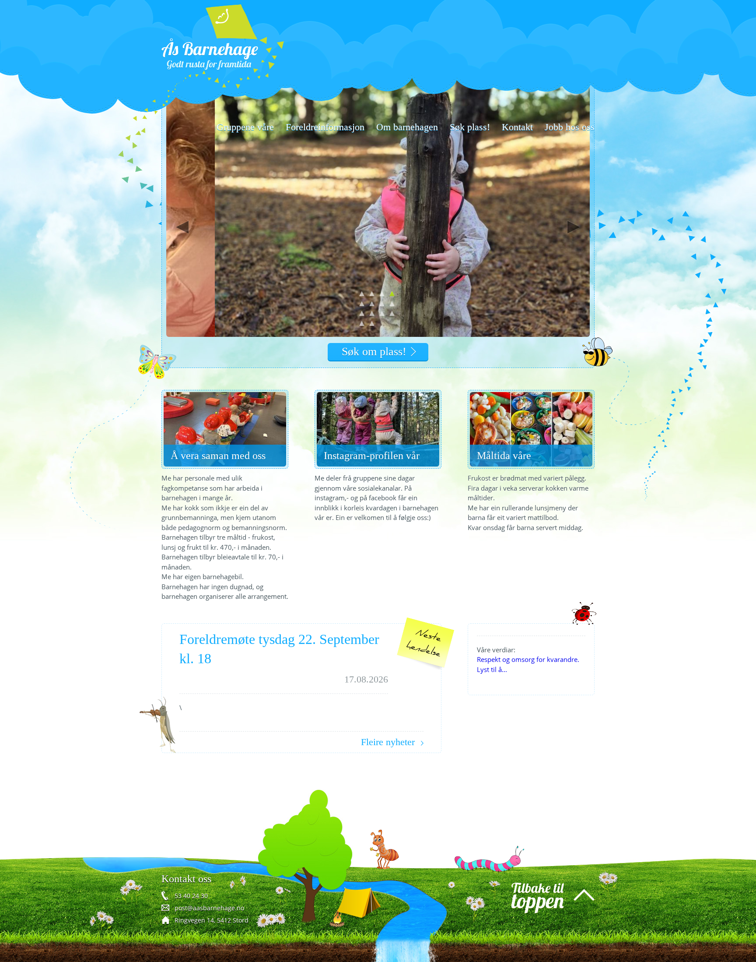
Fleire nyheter (388, 741)
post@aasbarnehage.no (209, 908)
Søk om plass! (374, 351)
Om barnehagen (407, 126)
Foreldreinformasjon (325, 126)
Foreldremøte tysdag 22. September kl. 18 (279, 648)
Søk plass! (470, 126)
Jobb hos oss (570, 126)
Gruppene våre (245, 126)
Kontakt (517, 126)
